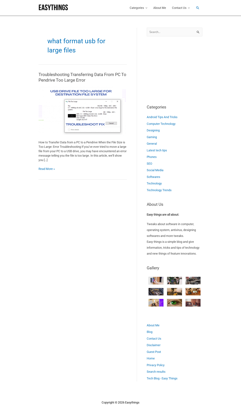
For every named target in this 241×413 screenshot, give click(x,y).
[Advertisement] (171, 69)
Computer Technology (161, 123)
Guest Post (154, 352)
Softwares (153, 177)
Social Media (155, 170)
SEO (149, 163)
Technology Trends (159, 190)
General (152, 143)
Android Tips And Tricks (162, 117)
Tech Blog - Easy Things (162, 378)
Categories (137, 8)
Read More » (47, 169)
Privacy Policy (156, 365)
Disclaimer (154, 345)
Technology (154, 183)
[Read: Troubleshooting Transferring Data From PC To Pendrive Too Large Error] (82, 111)
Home (151, 358)
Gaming (152, 137)
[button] (198, 8)
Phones (152, 157)
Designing (153, 130)
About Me (159, 8)
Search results (156, 371)
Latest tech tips (157, 150)
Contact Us (179, 8)
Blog (149, 332)
